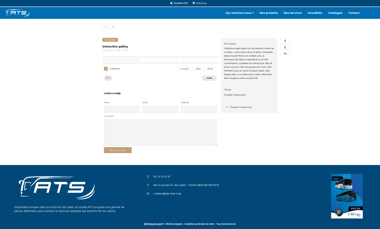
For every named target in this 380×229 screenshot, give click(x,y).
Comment (109, 116)
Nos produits (269, 13)
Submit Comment (117, 150)
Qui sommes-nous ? (240, 13)
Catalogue (335, 13)
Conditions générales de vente (199, 224)
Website (185, 102)
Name (107, 102)
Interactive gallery (115, 46)
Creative (184, 68)
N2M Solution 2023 (153, 224)
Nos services (293, 13)
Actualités (315, 13)
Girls (198, 68)
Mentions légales (174, 224)
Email (145, 102)
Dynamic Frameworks (235, 94)
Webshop (201, 3)
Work (210, 68)
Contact (354, 13)
